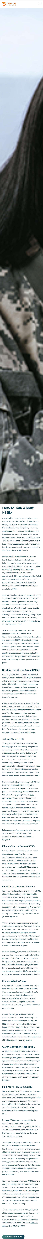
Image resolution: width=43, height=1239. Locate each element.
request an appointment (17, 1213)
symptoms (23, 656)
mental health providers (22, 1216)
